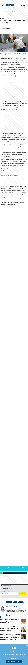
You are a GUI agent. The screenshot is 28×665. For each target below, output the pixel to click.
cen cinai (21, 602)
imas (15, 602)
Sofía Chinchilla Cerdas (6, 28)
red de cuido (9, 602)
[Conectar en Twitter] (9, 615)
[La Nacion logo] (9, 5)
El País (2, 18)
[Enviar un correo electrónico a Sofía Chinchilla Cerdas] (6, 615)
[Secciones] (2, 5)
